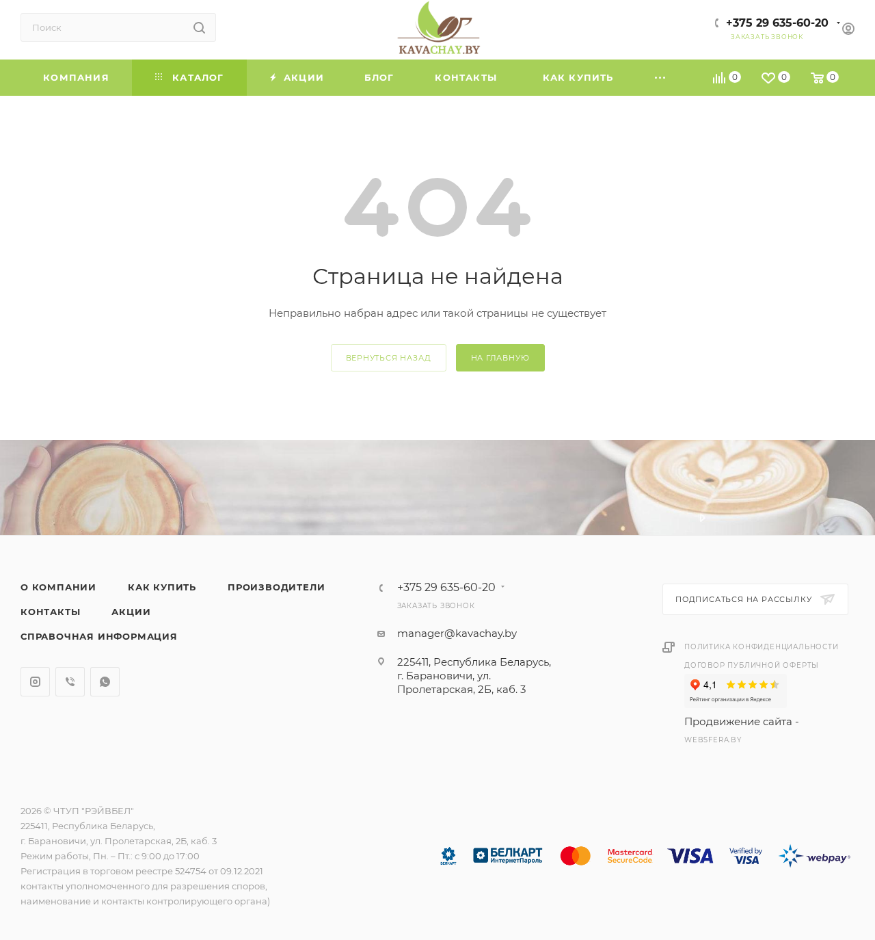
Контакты (50, 611)
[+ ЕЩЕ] (661, 78)
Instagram (35, 681)
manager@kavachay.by (457, 633)
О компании (58, 587)
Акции (130, 611)
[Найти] (199, 27)
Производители (276, 587)
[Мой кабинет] (848, 30)
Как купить (162, 587)
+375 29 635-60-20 (777, 22)
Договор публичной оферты (751, 665)
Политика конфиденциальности (761, 646)
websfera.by (713, 739)
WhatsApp (105, 681)
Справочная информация (99, 636)
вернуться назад (388, 358)
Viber (70, 681)
